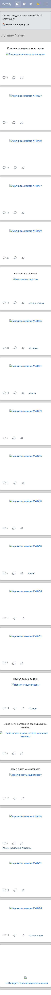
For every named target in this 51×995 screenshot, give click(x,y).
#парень (26, 848)
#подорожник (36, 303)
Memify (6, 4)
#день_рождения (11, 848)
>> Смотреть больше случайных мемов (27, 983)
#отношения (36, 935)
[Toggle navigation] (45, 4)
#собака (33, 348)
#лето (32, 393)
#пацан (33, 708)
